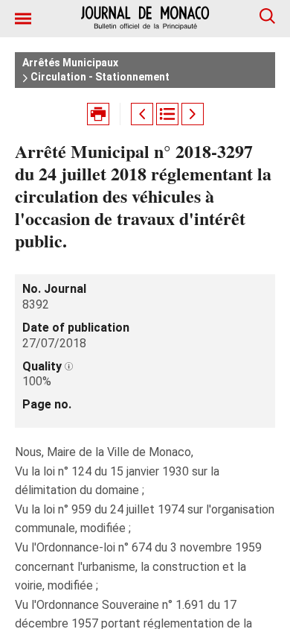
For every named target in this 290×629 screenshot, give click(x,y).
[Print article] (98, 114)
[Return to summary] (167, 114)
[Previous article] (142, 114)
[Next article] (192, 114)
